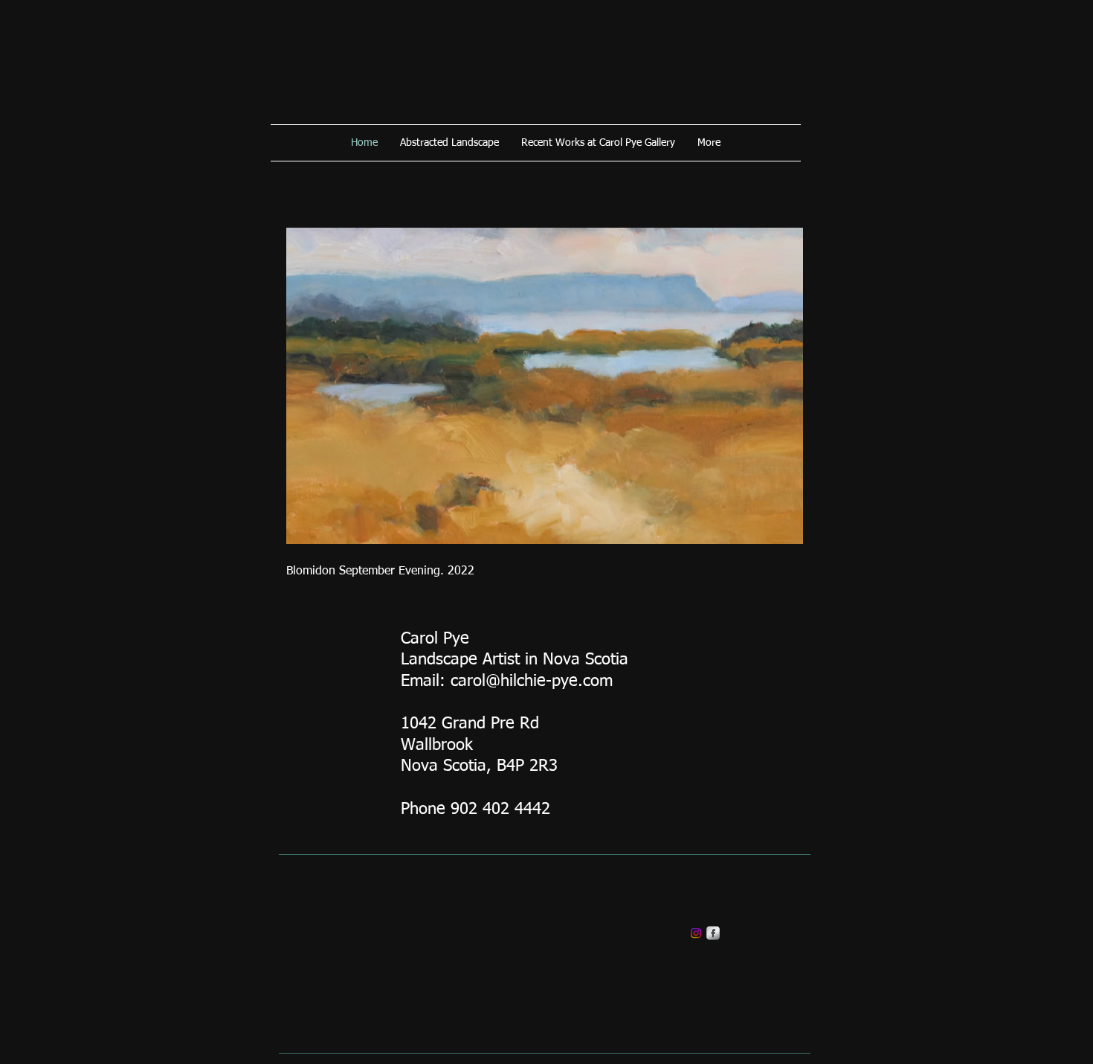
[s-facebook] (713, 933)
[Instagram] (696, 933)
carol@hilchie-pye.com (532, 681)
